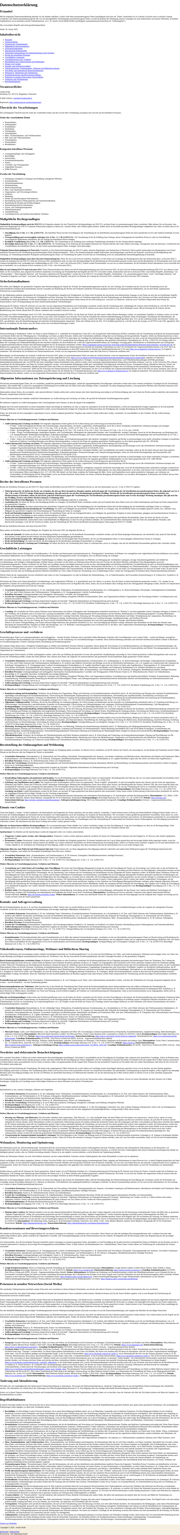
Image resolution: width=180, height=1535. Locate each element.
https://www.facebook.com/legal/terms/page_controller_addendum (30, 1362)
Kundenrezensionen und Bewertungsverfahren (23, 75)
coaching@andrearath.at (22, 98)
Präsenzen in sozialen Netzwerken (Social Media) (24, 77)
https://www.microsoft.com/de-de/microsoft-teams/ (55, 1036)
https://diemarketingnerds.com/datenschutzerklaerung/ (88, 1223)
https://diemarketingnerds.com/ (35, 1223)
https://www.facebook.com (15, 1376)
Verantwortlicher (11, 42)
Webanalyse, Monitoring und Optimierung (21, 73)
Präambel (8, 40)
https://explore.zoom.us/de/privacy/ (18, 1045)
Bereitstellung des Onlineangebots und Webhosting (24, 62)
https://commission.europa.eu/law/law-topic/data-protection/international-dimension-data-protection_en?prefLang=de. (127, 345)
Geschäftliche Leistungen (14, 57)
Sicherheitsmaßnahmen (14, 48)
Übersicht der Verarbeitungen (16, 44)
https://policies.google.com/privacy (127, 1270)
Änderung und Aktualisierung (16, 79)
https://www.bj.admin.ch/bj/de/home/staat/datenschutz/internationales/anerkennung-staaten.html (107, 358)
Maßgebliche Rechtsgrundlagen (17, 46)
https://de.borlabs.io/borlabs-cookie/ (41, 894)
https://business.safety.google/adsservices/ (76, 1277)
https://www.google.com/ (83, 1270)
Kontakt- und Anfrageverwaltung (18, 66)
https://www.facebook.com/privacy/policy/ (100, 1354)
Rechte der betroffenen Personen (17, 55)
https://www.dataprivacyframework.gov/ (145, 349)
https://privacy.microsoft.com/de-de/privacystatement (115, 1036)
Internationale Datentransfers (16, 51)
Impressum (4, 1532)
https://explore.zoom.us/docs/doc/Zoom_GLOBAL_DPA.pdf (82, 1045)
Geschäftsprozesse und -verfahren (18, 59)
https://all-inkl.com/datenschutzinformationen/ (42, 800)
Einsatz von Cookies (13, 64)
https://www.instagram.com (132, 1345)
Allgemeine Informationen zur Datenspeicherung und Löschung (29, 53)
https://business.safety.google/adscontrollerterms (119, 1279)
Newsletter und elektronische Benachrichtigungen (24, 71)
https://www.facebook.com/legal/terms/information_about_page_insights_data (36, 1369)
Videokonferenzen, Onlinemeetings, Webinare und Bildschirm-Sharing (32, 68)
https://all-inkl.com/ (158, 798)
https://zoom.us (128, 1043)
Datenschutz (14, 1532)
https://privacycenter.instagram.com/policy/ (21, 1347)
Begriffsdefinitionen (12, 82)
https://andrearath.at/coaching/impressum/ (25, 102)
